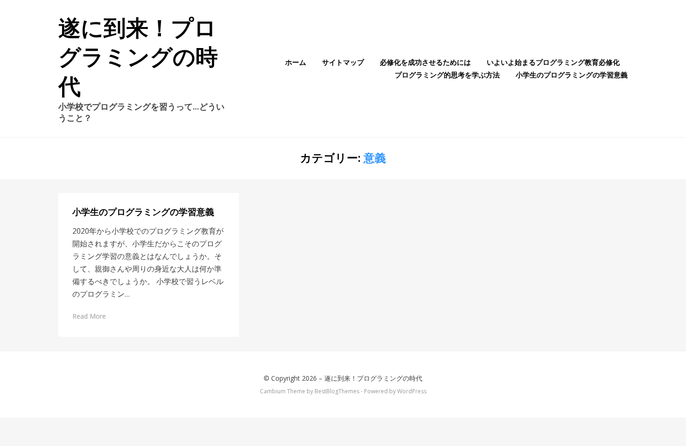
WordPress (412, 391)
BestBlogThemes (337, 391)
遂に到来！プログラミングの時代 (138, 57)
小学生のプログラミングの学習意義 (572, 74)
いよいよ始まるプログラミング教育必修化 (553, 62)
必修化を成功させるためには (425, 62)
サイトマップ (343, 62)
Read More (89, 316)
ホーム (295, 62)
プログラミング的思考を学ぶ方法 (447, 74)
